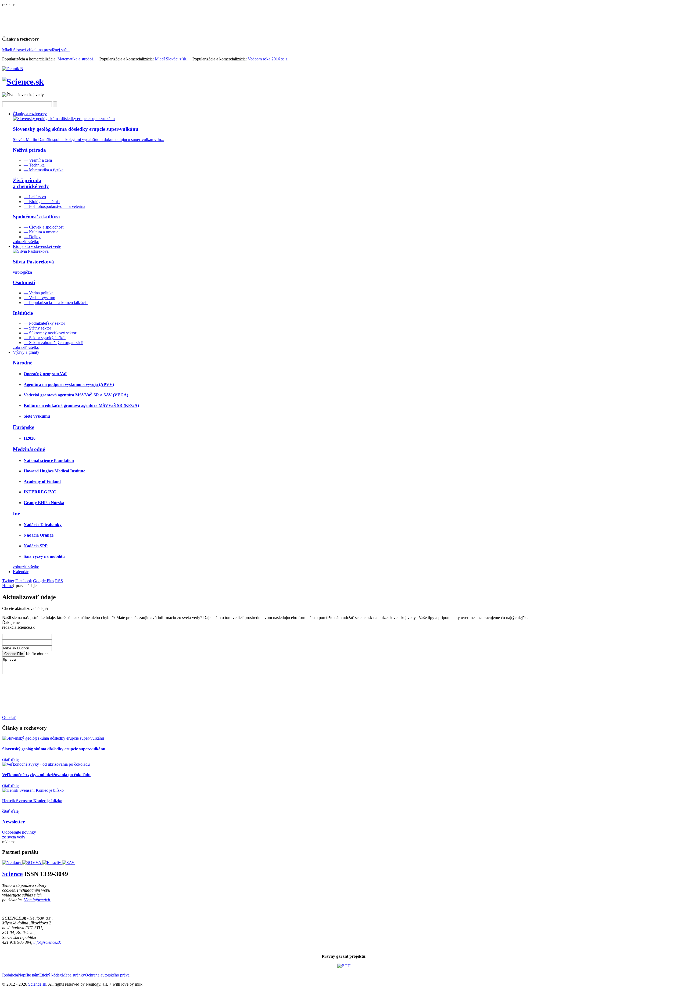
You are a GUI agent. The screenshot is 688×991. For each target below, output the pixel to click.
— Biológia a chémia (42, 201)
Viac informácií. (37, 900)
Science (12, 873)
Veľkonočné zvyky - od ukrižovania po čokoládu (46, 774)
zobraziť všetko (26, 241)
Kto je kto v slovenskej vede (37, 246)
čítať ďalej (11, 759)
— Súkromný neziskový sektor (50, 333)
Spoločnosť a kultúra (36, 216)
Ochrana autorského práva (107, 975)
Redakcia (10, 975)
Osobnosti (24, 282)
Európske (23, 427)
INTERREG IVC (40, 492)
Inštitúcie (23, 313)
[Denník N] (12, 68)
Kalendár (20, 571)
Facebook (23, 580)
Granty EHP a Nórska (44, 502)
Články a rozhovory (30, 113)
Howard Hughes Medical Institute (54, 471)
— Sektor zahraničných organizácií (53, 342)
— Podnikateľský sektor (44, 323)
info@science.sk (47, 942)
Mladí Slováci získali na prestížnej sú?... (36, 50)
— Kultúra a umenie (41, 232)
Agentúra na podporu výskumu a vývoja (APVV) (69, 384)
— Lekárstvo (35, 196)
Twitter (8, 580)
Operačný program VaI (45, 373)
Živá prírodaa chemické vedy (31, 183)
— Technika (34, 165)
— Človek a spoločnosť (44, 227)
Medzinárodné (29, 449)
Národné (22, 363)
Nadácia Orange (38, 535)
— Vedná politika (38, 293)
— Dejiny (32, 236)
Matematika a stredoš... (77, 59)
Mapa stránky (73, 975)
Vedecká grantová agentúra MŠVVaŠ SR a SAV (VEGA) (76, 395)
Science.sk (37, 984)
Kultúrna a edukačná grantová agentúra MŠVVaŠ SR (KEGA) (81, 405)
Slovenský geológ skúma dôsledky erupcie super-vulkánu (53, 749)
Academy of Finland (42, 481)
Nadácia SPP (36, 546)
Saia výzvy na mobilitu (44, 556)
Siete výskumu (37, 416)
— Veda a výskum (39, 297)
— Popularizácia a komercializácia (56, 302)
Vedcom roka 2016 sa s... (269, 59)
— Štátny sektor (37, 328)
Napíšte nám (28, 975)
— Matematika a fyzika (43, 170)
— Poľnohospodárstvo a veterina (54, 206)
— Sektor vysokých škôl (45, 337)
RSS (59, 580)
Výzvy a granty (26, 352)
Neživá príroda (29, 150)
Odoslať (9, 717)
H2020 (29, 438)
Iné (16, 513)
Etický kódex (50, 975)
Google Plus (43, 580)
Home (7, 585)
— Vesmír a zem (38, 160)
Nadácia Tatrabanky (43, 524)
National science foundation (49, 460)
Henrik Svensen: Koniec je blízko (32, 800)
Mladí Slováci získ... (172, 59)
